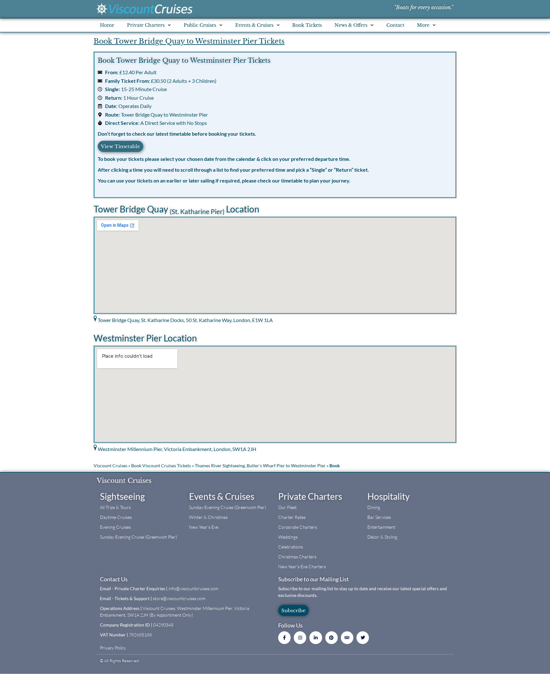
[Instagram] (300, 637)
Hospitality (388, 496)
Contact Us (114, 579)
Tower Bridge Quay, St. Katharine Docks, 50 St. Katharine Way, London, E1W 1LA (185, 320)
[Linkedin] (315, 637)
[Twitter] (362, 637)
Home (107, 25)
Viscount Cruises (110, 465)
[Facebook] (284, 637)
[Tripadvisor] (347, 637)
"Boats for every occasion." (423, 7)
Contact (395, 25)
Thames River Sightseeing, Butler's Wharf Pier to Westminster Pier (260, 465)
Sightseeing (122, 496)
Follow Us (290, 625)
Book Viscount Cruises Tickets (161, 465)
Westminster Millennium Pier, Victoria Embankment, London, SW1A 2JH (177, 449)
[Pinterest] (331, 637)
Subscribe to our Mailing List (313, 579)
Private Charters (310, 496)
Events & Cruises (221, 496)
